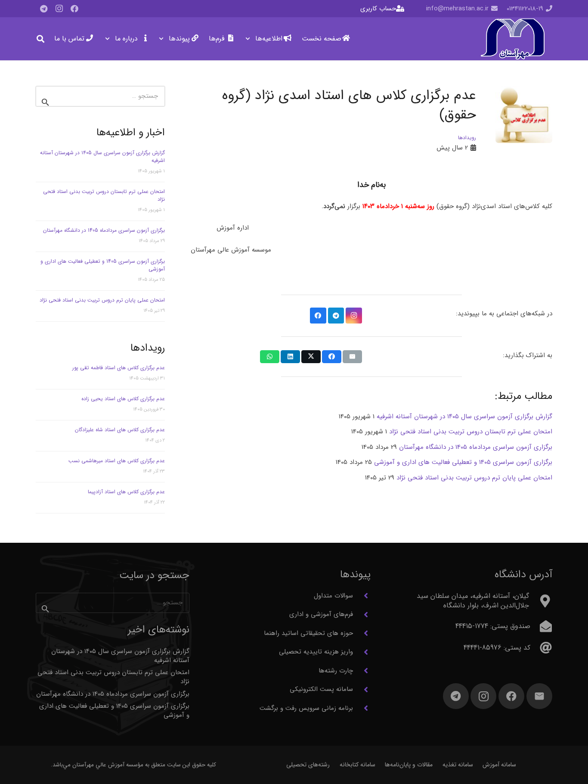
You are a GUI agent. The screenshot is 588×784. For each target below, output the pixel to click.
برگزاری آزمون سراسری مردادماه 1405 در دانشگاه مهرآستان (104, 230)
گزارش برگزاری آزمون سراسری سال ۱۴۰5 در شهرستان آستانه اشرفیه (102, 157)
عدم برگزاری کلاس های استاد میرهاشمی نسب (116, 461)
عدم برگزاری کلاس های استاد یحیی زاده (123, 399)
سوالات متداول (333, 596)
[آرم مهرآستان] (512, 39)
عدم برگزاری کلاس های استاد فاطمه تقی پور (118, 368)
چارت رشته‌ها (336, 671)
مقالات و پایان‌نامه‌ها (409, 764)
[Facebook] (74, 8)
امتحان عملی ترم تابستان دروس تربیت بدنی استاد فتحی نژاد (104, 195)
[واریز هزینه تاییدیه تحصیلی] (362, 652)
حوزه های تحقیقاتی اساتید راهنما (308, 633)
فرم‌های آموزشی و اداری (321, 614)
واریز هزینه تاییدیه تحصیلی (316, 652)
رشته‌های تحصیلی (308, 764)
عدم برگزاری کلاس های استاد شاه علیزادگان (120, 430)
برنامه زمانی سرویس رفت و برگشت (306, 708)
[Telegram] (43, 8)
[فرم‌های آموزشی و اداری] (362, 614)
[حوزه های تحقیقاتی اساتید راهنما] (362, 633)
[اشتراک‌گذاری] (331, 356)
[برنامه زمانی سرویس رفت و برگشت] (362, 708)
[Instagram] (59, 8)
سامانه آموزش (499, 764)
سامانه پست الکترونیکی (321, 689)
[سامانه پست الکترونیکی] (362, 689)
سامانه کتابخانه (357, 764)
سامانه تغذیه (458, 764)
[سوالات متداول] (362, 595)
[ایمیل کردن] (352, 356)
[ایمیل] (539, 696)
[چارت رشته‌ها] (362, 670)
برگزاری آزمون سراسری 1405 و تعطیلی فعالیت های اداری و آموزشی (102, 265)
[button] (249, 39)
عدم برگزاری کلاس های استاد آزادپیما (126, 492)
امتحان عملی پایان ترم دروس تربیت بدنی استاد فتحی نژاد (102, 300)
